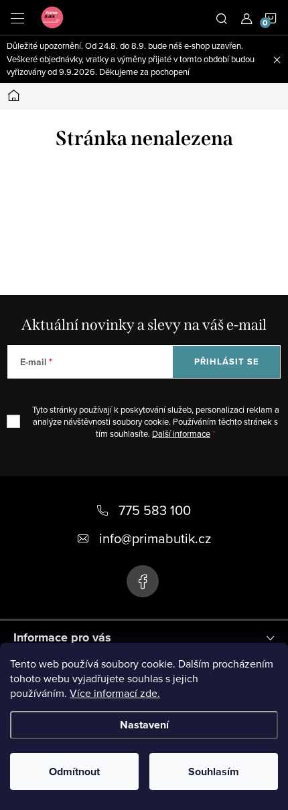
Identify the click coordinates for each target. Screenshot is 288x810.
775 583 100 (155, 510)
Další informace (181, 433)
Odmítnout (74, 771)
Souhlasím (213, 771)
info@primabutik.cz (155, 538)
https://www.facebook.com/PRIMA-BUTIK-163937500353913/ (143, 581)
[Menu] (17, 17)
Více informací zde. (115, 693)
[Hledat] (222, 17)
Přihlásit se (226, 361)
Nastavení (144, 724)
